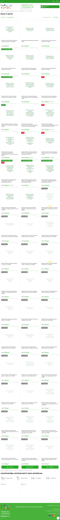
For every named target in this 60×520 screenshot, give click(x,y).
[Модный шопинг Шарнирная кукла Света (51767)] (30, 29)
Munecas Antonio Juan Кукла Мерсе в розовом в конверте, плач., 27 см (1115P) (10, 459)
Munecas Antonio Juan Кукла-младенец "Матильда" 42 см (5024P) (49, 264)
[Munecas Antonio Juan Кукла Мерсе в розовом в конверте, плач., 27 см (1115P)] (10, 447)
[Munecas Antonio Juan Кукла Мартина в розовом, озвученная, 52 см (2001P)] (50, 224)
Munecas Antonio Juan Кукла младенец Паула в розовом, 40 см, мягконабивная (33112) (30, 97)
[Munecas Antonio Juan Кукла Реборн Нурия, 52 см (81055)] (50, 57)
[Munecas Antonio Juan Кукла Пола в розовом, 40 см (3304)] (10, 57)
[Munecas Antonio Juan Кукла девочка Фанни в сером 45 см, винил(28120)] (30, 57)
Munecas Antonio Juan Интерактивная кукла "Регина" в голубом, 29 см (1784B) (10, 236)
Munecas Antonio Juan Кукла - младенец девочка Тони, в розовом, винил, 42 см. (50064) (50, 208)
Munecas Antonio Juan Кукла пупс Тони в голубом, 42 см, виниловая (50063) (30, 375)
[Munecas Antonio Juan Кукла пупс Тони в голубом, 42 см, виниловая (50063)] (30, 363)
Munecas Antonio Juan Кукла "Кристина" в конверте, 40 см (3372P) (30, 319)
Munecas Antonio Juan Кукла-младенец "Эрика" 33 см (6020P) (9, 319)
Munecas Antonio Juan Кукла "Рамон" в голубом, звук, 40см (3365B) (49, 319)
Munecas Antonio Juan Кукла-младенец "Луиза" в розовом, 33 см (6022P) (29, 264)
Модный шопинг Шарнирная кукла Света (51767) (30, 41)
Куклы (16, 11)
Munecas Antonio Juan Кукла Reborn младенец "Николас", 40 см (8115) (9, 347)
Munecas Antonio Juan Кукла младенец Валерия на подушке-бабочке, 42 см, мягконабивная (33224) (29, 153)
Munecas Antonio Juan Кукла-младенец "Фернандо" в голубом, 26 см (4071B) (29, 292)
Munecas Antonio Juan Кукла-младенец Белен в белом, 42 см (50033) (49, 347)
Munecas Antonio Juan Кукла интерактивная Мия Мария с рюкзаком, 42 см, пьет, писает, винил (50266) (30, 125)
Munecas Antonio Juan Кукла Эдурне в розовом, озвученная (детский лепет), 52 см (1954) (30, 459)
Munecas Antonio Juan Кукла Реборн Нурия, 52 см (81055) (49, 69)
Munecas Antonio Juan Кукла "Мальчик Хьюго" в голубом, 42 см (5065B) (9, 375)
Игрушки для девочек (9, 11)
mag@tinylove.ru (5, 516)
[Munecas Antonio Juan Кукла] (30, 224)
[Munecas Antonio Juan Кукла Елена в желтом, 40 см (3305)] (50, 29)
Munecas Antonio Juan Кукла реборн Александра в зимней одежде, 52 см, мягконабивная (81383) (49, 181)
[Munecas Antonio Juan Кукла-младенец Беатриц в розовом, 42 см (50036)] (10, 29)
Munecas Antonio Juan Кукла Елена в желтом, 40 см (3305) (49, 41)
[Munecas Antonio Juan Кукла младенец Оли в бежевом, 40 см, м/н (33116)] (50, 85)
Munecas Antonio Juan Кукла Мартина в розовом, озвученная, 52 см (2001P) (49, 236)
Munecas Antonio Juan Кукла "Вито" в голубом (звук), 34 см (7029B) (9, 403)
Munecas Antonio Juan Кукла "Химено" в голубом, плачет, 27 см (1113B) (29, 236)
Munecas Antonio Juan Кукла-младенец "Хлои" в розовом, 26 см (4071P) (49, 292)
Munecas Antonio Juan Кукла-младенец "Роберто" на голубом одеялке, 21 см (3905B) (9, 292)
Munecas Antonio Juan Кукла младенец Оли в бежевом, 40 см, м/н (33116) (49, 97)
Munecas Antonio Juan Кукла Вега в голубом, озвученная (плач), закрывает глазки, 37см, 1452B (50, 431)
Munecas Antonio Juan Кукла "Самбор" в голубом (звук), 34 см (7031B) (29, 403)
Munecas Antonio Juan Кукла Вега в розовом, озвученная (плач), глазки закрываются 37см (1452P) (29, 431)
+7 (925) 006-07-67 (27, 7)
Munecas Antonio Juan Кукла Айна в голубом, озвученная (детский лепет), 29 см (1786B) (50, 403)
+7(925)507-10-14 (27, 5)
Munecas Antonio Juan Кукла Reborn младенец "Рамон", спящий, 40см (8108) (30, 347)
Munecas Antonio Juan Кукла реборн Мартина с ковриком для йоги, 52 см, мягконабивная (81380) (29, 181)
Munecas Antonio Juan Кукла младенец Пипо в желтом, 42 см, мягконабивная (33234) (49, 153)
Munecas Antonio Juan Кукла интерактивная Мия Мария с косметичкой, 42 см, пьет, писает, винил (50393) (10, 153)
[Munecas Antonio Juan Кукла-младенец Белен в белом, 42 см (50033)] (50, 335)
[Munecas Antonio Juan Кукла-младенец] (10, 252)
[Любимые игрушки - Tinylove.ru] (6, 6)
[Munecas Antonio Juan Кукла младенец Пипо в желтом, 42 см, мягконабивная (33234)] (50, 140)
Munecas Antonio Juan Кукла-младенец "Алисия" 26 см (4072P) (9, 264)
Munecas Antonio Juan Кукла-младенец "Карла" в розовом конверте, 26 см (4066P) (49, 459)
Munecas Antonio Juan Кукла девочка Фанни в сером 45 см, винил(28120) (29, 69)
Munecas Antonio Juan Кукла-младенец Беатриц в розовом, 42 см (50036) (9, 41)
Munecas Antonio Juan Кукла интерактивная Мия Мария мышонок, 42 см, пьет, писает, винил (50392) (50, 125)
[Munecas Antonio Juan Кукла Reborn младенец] (10, 335)
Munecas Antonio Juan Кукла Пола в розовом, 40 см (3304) (9, 69)
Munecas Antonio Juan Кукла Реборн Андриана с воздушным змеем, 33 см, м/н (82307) (10, 208)
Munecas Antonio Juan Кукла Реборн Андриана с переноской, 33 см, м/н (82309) (29, 208)
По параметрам (21, 11)
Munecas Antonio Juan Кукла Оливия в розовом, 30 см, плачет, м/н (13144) (9, 97)
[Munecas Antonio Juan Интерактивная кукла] (10, 224)
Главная (2, 11)
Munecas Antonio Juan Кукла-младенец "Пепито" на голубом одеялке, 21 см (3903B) (49, 376)
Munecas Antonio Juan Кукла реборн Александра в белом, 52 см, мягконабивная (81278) (9, 181)
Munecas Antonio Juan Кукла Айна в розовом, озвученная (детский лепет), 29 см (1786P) (10, 431)
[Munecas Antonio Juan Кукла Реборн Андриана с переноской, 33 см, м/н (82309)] (30, 196)
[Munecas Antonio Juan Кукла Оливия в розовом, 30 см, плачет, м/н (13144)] (10, 85)
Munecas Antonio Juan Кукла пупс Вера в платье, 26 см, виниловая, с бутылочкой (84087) (10, 125)
